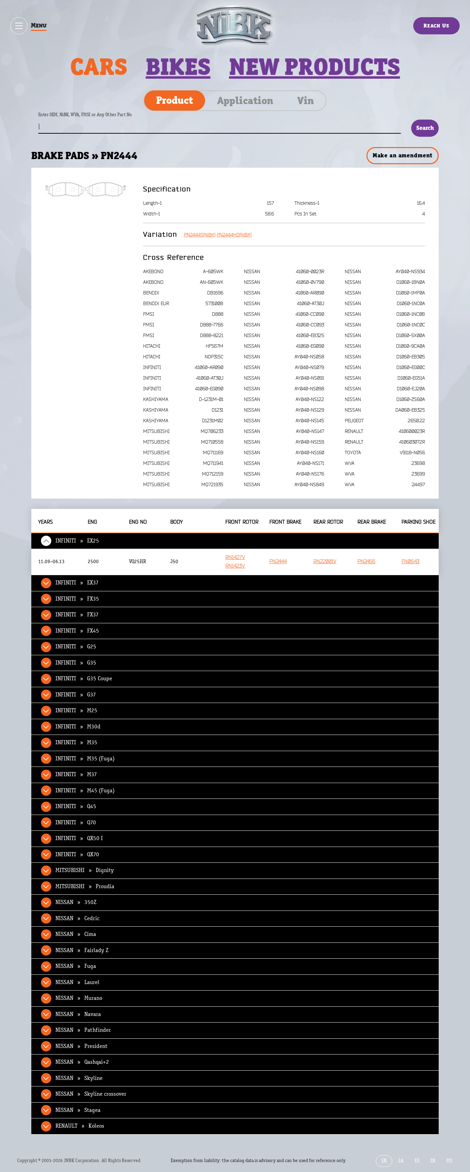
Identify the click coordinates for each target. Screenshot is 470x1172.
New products (314, 66)
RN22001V (325, 561)
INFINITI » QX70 (77, 854)
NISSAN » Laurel (77, 982)
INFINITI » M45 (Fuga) (85, 790)
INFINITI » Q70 (75, 822)
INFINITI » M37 (76, 774)
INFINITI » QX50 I (79, 838)
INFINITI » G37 (75, 694)
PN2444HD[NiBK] (234, 235)
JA (401, 1161)
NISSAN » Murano (78, 998)
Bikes (178, 66)
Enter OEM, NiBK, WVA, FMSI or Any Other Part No (92, 118)
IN (432, 1161)
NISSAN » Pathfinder (83, 1030)
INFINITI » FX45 (77, 630)
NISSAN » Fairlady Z (81, 950)
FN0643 (410, 561)
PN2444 (278, 561)
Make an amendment (402, 155)
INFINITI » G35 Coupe (83, 678)
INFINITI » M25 (76, 710)
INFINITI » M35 (76, 742)
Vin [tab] (305, 100)
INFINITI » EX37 (77, 582)
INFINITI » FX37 (77, 614)
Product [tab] (174, 100)
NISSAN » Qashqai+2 (82, 1062)
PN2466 (366, 561)
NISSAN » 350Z (75, 902)
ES (417, 1161)
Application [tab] (245, 100)
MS (449, 1161)
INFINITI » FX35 (77, 598)
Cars (98, 66)
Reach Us (436, 25)
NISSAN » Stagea (77, 1110)
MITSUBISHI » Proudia (84, 886)
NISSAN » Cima (75, 934)
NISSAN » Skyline (79, 1078)
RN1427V (235, 557)
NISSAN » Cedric (77, 918)
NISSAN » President (81, 1046)
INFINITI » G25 (75, 646)
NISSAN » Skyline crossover (90, 1094)
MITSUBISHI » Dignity (84, 870)
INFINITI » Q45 (75, 806)
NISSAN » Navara (78, 1014)
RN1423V (235, 566)
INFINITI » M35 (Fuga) (85, 758)
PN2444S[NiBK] (199, 235)
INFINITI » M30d (77, 726)
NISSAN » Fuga (75, 966)
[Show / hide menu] (19, 25)
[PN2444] (85, 189)
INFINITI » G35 (75, 662)
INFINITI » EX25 (77, 540)
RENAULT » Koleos (79, 1126)
